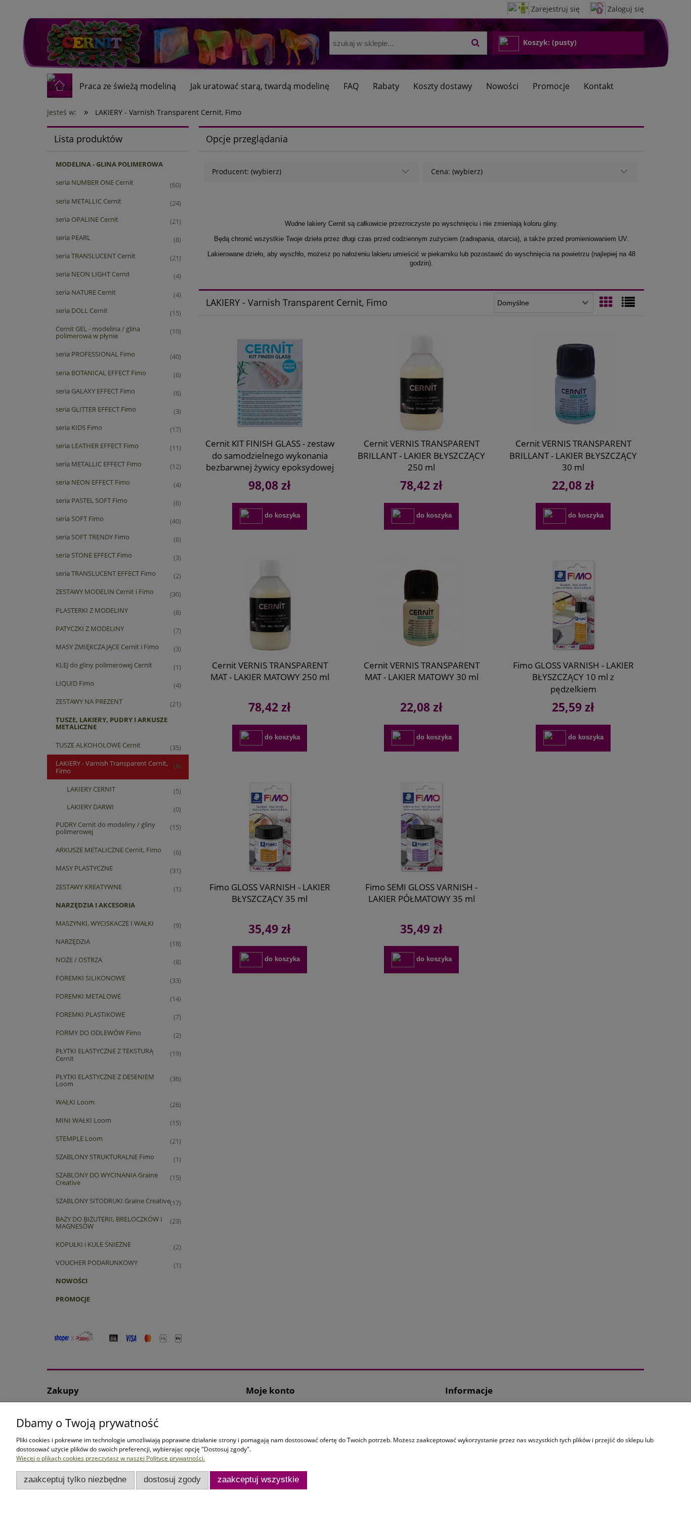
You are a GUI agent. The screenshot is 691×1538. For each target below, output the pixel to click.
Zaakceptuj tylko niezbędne (75, 1479)
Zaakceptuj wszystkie (258, 1479)
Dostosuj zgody (172, 1479)
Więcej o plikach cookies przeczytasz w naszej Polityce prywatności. (110, 1458)
